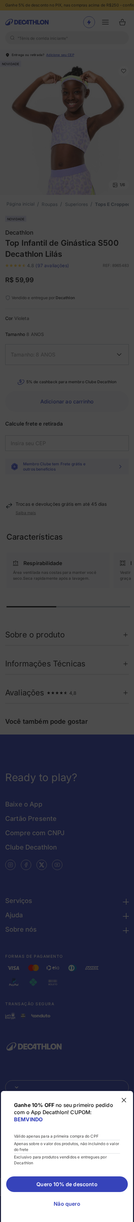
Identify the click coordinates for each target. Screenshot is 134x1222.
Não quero (67, 1203)
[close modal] (124, 1100)
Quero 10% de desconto (66, 1184)
